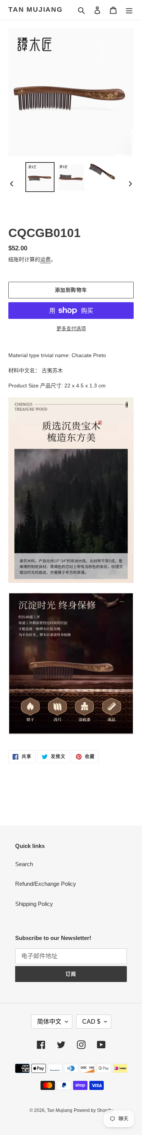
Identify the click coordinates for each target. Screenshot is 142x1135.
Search (24, 864)
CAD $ (91, 1021)
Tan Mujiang (35, 9)
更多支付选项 (71, 328)
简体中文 (49, 1021)
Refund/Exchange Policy (45, 884)
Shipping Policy (34, 904)
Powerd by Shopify (93, 1110)
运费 (45, 259)
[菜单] (129, 10)
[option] (40, 177)
